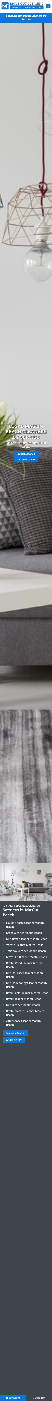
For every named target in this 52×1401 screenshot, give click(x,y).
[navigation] (48, 6)
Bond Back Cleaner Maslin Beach (27, 993)
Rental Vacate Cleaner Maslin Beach (25, 1013)
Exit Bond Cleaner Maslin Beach (26, 939)
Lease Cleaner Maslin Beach (24, 933)
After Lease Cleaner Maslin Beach (23, 1023)
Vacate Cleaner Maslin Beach (25, 945)
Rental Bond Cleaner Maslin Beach (24, 965)
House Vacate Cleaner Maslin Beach (25, 924)
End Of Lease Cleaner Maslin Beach (24, 975)
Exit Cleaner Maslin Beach (23, 1005)
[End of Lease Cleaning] (22, 8)
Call (26, 459)
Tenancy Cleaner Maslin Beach (26, 951)
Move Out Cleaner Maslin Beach (26, 957)
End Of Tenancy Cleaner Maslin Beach (26, 985)
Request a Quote (25, 453)
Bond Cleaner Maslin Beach (23, 999)
